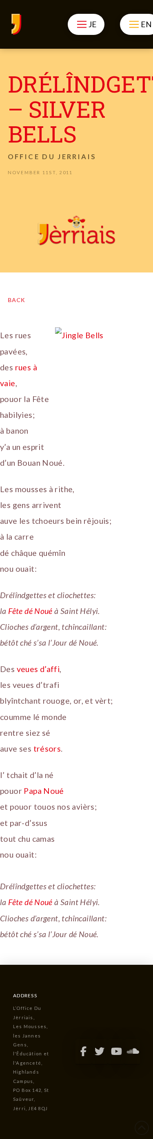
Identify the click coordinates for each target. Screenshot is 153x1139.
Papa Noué (44, 790)
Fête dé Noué (30, 611)
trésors (47, 748)
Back (16, 299)
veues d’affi (38, 669)
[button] (86, 24)
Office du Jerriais (52, 156)
